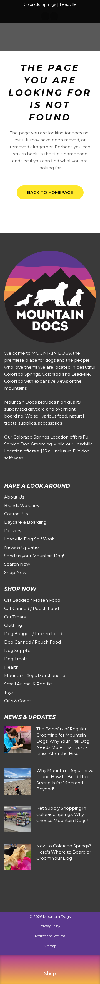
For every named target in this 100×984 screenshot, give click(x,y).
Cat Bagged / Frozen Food (32, 600)
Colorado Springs (40, 4)
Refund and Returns (50, 936)
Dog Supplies (18, 650)
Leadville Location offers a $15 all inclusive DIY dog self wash (48, 451)
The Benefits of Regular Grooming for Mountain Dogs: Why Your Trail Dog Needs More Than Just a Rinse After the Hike (62, 741)
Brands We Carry (21, 505)
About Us (14, 497)
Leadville (68, 4)
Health (11, 667)
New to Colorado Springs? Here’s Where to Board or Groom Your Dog (63, 852)
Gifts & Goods (17, 700)
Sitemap (50, 946)
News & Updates (21, 547)
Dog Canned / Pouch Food (32, 642)
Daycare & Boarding (25, 522)
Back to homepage (50, 192)
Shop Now (15, 572)
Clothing (13, 625)
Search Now (17, 564)
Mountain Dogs (57, 916)
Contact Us (16, 514)
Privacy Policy (50, 926)
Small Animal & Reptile (28, 684)
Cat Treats (15, 617)
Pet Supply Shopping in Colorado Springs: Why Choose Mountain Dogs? (62, 814)
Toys (8, 692)
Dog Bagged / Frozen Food (33, 633)
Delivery (12, 530)
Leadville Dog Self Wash (29, 539)
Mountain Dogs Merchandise (34, 675)
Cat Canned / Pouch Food (31, 608)
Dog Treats (16, 659)
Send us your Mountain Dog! (34, 555)
